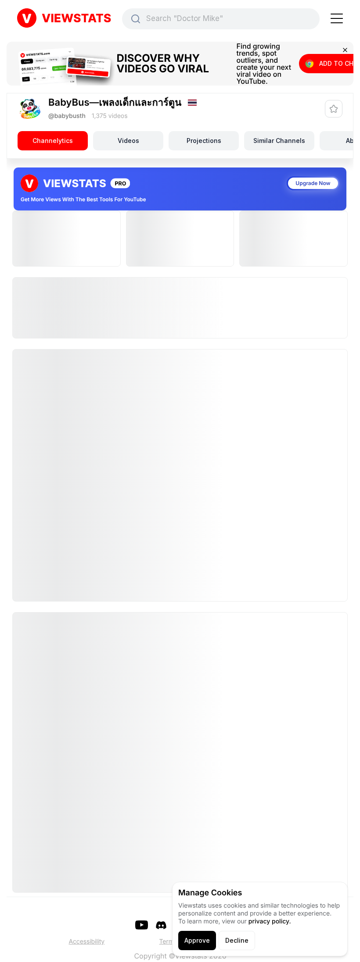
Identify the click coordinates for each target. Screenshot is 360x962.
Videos (128, 140)
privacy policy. (269, 921)
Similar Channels (279, 140)
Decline (236, 940)
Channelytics (52, 140)
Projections (204, 140)
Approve (197, 940)
